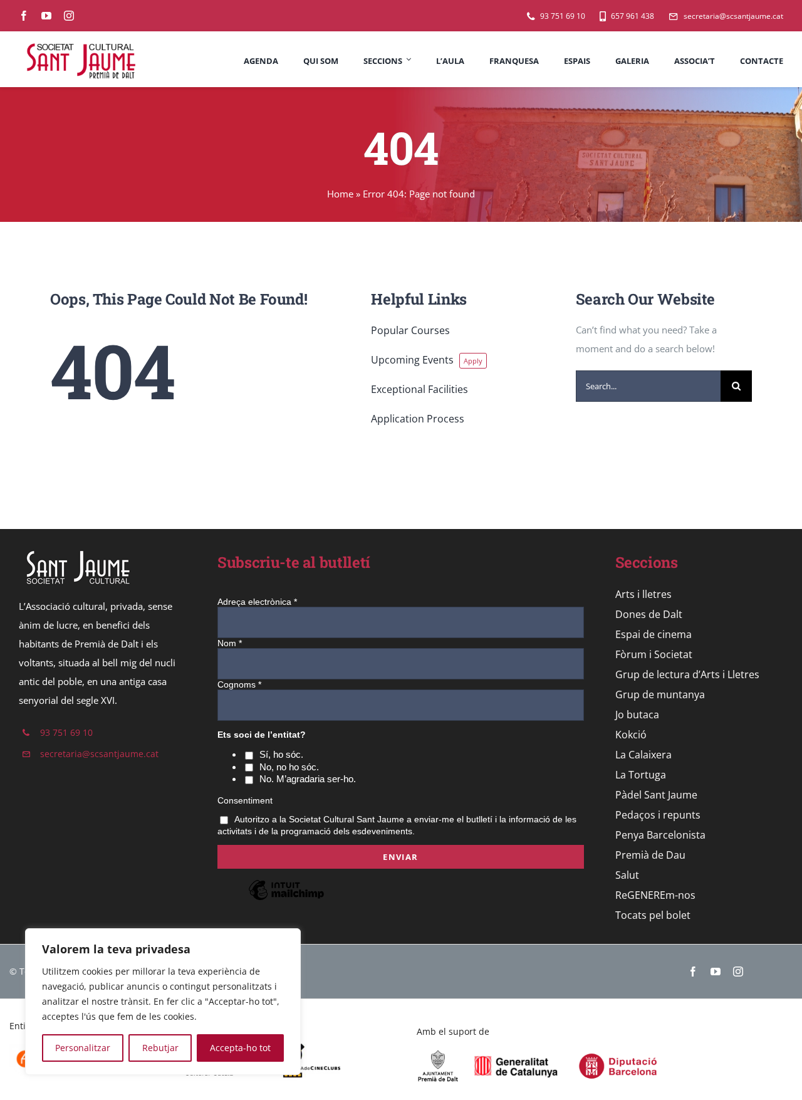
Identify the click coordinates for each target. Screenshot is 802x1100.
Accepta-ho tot (240, 1048)
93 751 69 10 (66, 732)
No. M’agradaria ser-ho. (307, 778)
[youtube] (46, 16)
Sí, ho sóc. (281, 754)
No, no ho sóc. (289, 767)
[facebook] (24, 16)
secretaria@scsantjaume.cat (99, 754)
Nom (229, 643)
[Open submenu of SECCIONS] (407, 59)
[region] (163, 1001)
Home (340, 193)
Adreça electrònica (257, 602)
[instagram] (69, 16)
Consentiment (245, 800)
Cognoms (239, 684)
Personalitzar (82, 1048)
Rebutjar (160, 1048)
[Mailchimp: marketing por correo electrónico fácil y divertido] (286, 899)
